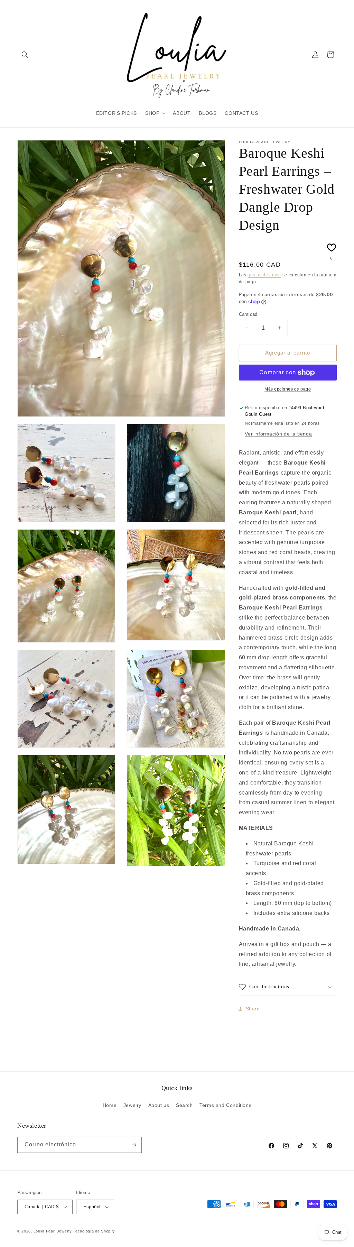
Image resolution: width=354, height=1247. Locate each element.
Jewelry (132, 1105)
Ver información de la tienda (278, 434)
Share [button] (253, 1008)
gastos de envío (264, 275)
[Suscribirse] (133, 1145)
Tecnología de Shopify (94, 1231)
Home (110, 1105)
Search (184, 1105)
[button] (24, 54)
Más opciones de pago (287, 389)
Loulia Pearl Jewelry (53, 1231)
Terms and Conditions (225, 1105)
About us (158, 1105)
